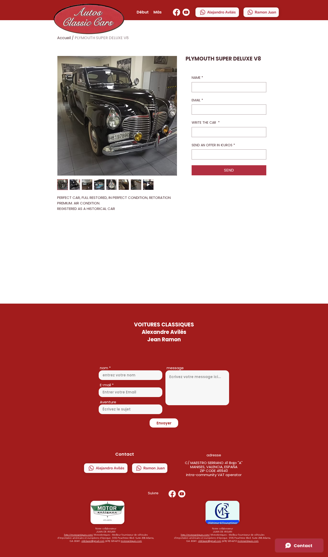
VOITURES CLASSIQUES (164, 324)
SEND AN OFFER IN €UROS (213, 145)
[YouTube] (186, 12)
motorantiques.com (131, 541)
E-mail (105, 385)
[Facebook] (176, 12)
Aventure (108, 402)
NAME (197, 77)
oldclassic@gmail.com (92, 541)
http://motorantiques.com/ (78, 534)
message (175, 368)
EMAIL (197, 100)
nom (104, 368)
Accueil (64, 38)
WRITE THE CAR (206, 122)
